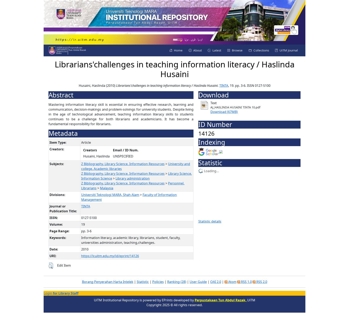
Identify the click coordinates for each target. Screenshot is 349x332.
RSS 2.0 (261, 282)
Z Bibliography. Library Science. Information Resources (123, 164)
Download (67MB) (224, 112)
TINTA (223, 85)
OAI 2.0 (215, 282)
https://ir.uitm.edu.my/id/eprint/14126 (110, 256)
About (197, 50)
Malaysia (106, 188)
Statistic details (209, 221)
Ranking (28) (176, 282)
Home (178, 50)
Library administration (133, 178)
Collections (261, 50)
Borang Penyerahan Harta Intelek (107, 282)
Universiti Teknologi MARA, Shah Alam (110, 195)
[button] (50, 266)
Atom (232, 282)
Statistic (143, 282)
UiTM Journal (288, 50)
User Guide (198, 282)
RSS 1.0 (246, 282)
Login (61, 293)
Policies (158, 282)
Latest (216, 50)
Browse (237, 50)
